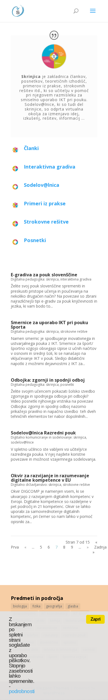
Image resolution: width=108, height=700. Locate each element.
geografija (54, 606)
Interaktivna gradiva (49, 166)
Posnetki (35, 240)
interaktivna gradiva (75, 279)
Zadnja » (99, 549)
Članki (31, 148)
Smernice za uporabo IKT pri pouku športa (49, 324)
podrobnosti (21, 691)
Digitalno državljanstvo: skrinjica (36, 484)
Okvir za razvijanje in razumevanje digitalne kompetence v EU (50, 478)
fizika (36, 606)
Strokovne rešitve (46, 221)
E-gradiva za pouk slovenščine (44, 275)
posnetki (67, 384)
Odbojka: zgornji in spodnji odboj (48, 380)
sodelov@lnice (22, 442)
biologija (20, 606)
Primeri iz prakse (45, 203)
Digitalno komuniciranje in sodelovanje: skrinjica (48, 437)
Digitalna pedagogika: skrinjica (35, 279)
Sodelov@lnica (41, 185)
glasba (73, 606)
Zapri (95, 619)
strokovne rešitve (74, 331)
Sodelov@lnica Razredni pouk (43, 433)
